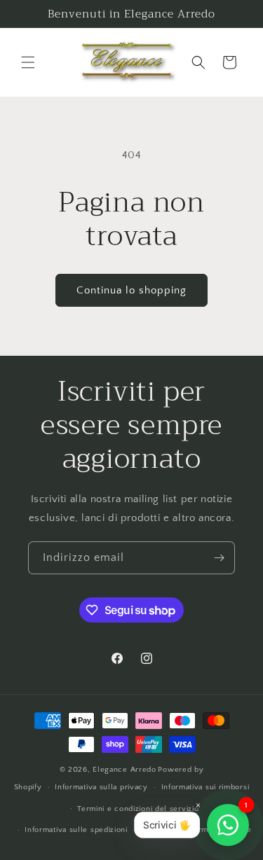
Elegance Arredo (124, 769)
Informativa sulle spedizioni (76, 830)
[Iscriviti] (218, 557)
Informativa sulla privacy (101, 787)
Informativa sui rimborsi (205, 787)
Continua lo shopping (131, 290)
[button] (28, 62)
